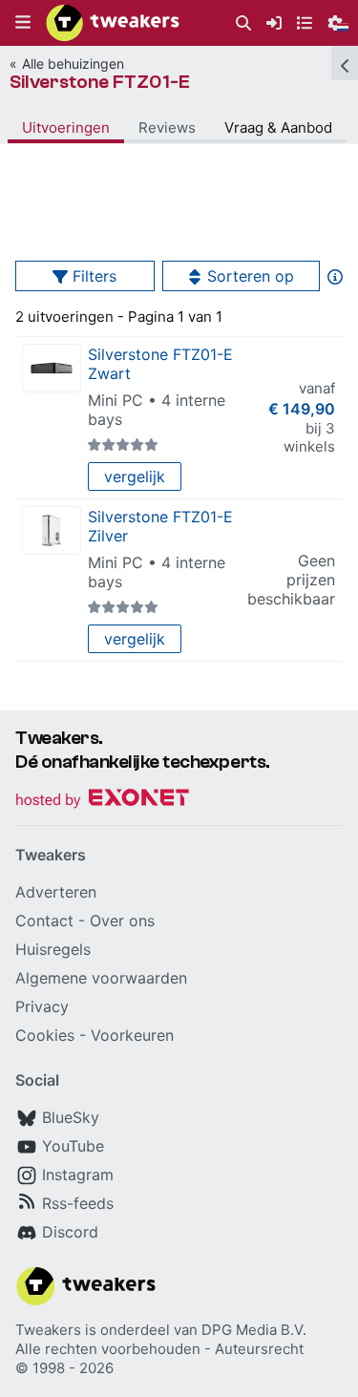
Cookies (44, 1035)
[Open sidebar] (344, 63)
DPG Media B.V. (253, 1330)
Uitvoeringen (66, 127)
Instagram (78, 1174)
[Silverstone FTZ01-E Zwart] (51, 368)
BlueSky (70, 1117)
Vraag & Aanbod (278, 127)
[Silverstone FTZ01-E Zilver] (51, 530)
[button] (23, 23)
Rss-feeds (78, 1203)
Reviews (167, 127)
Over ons (122, 920)
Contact (44, 920)
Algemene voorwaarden (101, 977)
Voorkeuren (132, 1035)
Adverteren (55, 891)
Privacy (42, 1006)
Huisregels (53, 949)
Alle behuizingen (73, 63)
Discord (70, 1231)
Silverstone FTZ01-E (100, 82)
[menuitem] (243, 23)
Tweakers (48, 1330)
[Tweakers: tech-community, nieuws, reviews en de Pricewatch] (112, 23)
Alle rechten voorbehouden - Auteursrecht (159, 1349)
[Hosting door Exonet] (102, 801)
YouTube (73, 1145)
